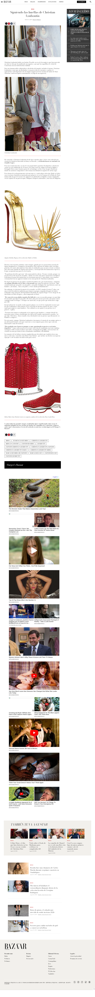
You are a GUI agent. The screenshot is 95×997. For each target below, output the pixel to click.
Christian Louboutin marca (16, 450)
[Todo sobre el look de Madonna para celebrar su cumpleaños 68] (38, 834)
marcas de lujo (35, 453)
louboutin (41, 444)
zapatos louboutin (13, 456)
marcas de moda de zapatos (16, 453)
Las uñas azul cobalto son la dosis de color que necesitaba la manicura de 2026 (80, 39)
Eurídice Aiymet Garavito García (44, 874)
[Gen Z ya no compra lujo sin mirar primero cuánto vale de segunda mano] (75, 834)
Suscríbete (81, 2)
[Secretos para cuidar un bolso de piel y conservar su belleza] (18, 926)
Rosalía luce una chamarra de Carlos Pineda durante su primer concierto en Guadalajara (44, 870)
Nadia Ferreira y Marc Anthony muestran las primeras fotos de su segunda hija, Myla (79, 58)
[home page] (7, 2)
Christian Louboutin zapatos (42, 447)
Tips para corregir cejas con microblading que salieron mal (79, 52)
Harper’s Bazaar (37, 19)
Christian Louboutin (39, 441)
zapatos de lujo (50, 453)
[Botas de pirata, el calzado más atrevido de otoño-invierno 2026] (18, 911)
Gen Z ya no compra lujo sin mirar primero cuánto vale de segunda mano (75, 846)
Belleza (32, 1)
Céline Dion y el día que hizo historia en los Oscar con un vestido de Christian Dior (19, 846)
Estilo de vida (52, 1)
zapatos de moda (27, 444)
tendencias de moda (20, 441)
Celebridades (42, 1)
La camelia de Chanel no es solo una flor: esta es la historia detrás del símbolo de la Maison (56, 847)
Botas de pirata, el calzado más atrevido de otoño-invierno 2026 (42, 911)
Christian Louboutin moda (40, 450)
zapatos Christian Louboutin (17, 447)
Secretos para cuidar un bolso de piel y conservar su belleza (44, 926)
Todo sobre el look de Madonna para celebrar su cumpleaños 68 (37, 846)
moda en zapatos (12, 444)
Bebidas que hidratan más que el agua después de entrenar (80, 46)
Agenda (61, 1)
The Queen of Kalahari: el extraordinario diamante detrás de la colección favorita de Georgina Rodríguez (44, 889)
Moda (26, 1)
